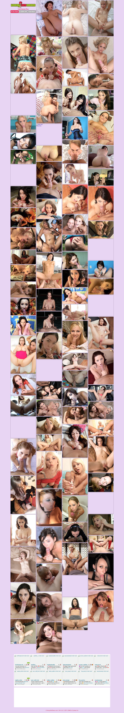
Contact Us (75, 710)
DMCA (69, 710)
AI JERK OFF (23, 11)
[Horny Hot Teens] (23, 4)
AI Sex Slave (14, 11)
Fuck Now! (32, 11)
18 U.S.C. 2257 (63, 710)
